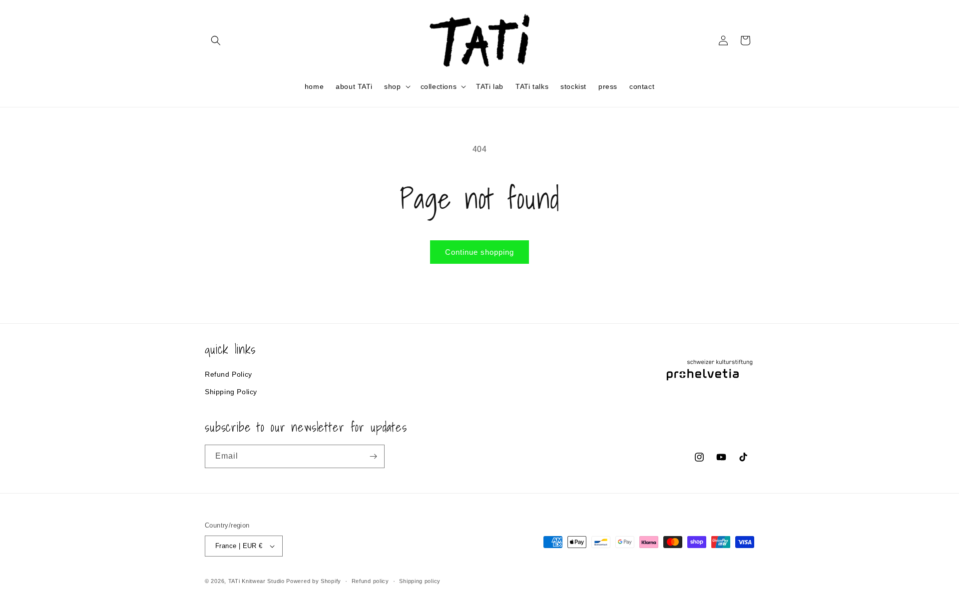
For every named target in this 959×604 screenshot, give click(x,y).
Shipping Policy (231, 391)
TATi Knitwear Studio (257, 581)
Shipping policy (420, 581)
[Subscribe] (373, 456)
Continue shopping (479, 252)
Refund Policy (228, 374)
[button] (216, 40)
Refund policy (370, 581)
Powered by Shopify (313, 581)
